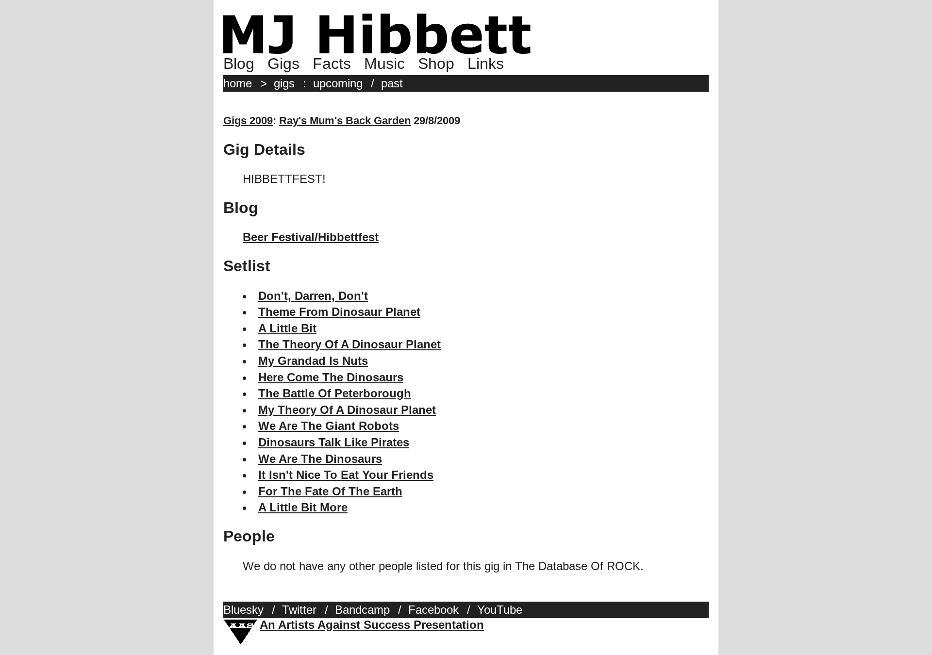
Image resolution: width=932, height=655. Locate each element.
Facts (332, 63)
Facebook (433, 609)
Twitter (299, 609)
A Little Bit (287, 328)
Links (485, 63)
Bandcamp (362, 609)
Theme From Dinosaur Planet (339, 311)
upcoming (338, 83)
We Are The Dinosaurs (320, 458)
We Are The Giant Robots (328, 425)
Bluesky (243, 609)
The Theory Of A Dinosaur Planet (349, 344)
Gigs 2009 (248, 121)
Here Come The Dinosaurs (330, 377)
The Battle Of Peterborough (334, 393)
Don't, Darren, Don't (313, 295)
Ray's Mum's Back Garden (345, 121)
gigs (284, 83)
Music (384, 63)
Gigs (283, 63)
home (237, 83)
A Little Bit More (303, 507)
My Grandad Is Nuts (313, 360)
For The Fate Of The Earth (330, 491)
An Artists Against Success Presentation (372, 624)
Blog (238, 63)
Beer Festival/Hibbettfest (311, 237)
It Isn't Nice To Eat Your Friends (345, 474)
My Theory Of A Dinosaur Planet (347, 409)
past (392, 83)
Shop (436, 63)
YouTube (499, 609)
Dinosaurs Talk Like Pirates (333, 442)
